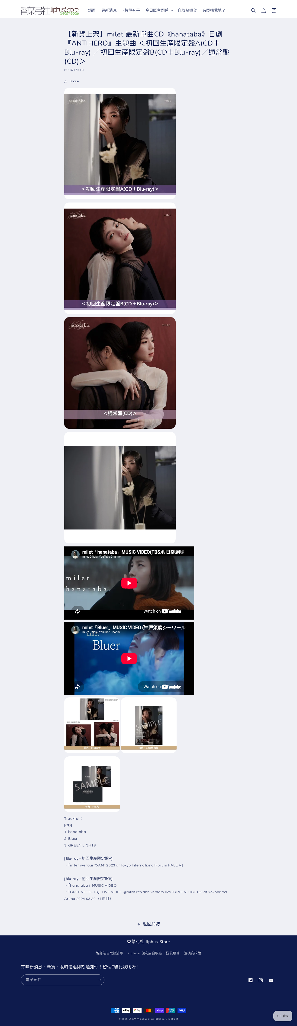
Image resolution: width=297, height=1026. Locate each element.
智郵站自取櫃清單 (109, 953)
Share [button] (74, 81)
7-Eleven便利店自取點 (144, 953)
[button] (159, 10)
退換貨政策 (192, 953)
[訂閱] (99, 979)
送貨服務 (173, 953)
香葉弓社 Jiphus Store (142, 1019)
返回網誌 (151, 924)
